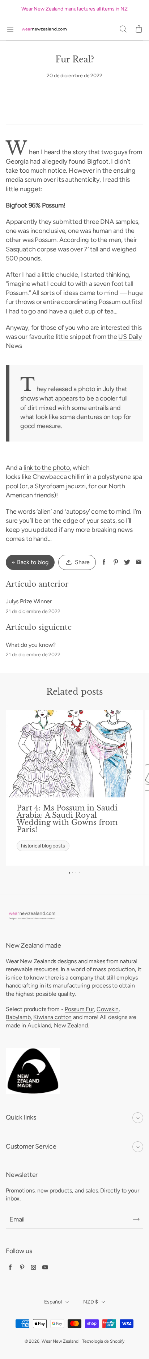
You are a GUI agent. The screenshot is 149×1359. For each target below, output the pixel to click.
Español (53, 1302)
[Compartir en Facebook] (103, 562)
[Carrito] (139, 29)
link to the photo (47, 468)
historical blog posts (43, 846)
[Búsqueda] (123, 29)
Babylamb (18, 1017)
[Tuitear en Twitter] (127, 562)
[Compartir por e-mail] (138, 562)
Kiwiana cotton (52, 1017)
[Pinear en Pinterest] (115, 562)
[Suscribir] (136, 1219)
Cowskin (108, 1009)
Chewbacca (50, 477)
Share (82, 562)
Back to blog (32, 562)
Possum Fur (79, 1009)
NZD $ (90, 1302)
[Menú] (10, 29)
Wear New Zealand (60, 1341)
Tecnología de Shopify (103, 1341)
